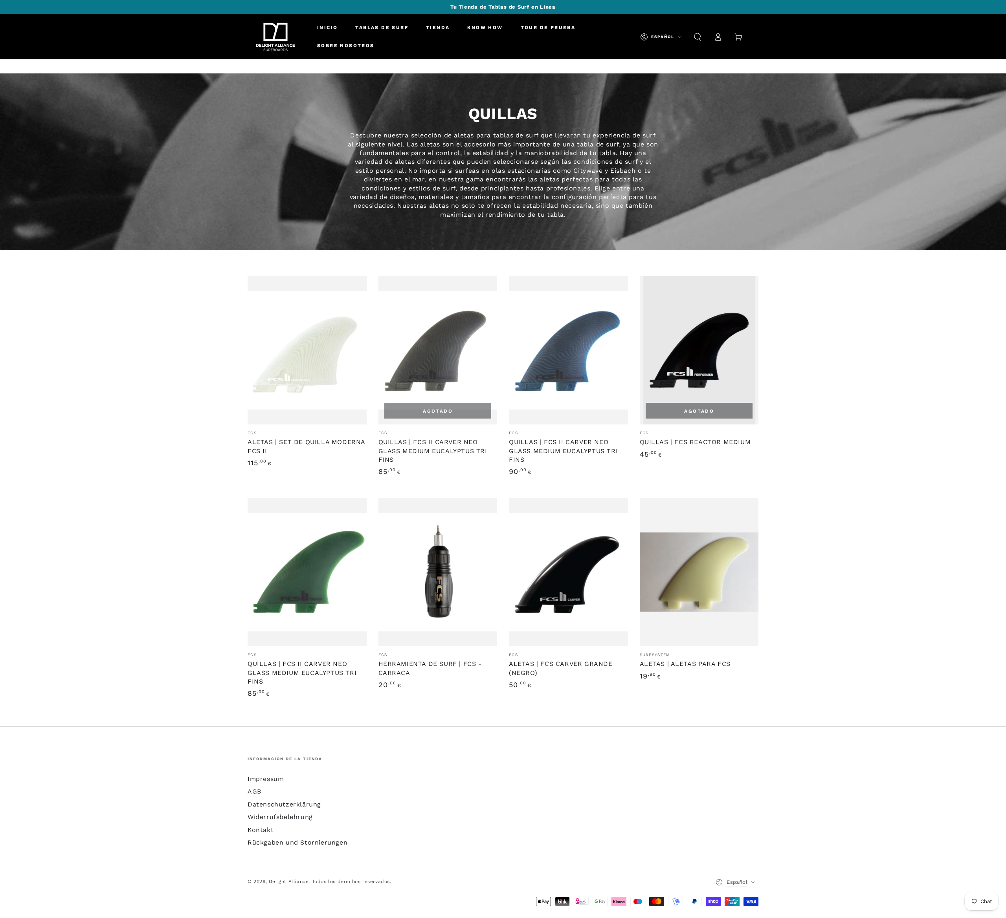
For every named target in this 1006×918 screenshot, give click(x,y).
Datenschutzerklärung (284, 804)
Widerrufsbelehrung (280, 817)
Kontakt (261, 830)
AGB (254, 791)
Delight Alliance (289, 881)
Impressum (266, 779)
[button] (697, 37)
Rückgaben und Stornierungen (297, 842)
